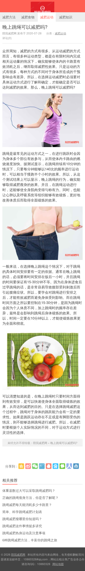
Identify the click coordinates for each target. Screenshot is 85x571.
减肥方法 (9, 17)
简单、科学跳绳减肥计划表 (22, 511)
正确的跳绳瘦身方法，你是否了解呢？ (30, 497)
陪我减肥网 (42, 6)
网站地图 (58, 564)
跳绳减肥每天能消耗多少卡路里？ (27, 504)
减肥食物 (27, 17)
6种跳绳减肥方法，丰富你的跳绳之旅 (29, 540)
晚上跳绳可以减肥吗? (24, 26)
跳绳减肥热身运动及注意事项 (23, 532)
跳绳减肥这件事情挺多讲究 (22, 525)
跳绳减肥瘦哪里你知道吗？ (22, 518)
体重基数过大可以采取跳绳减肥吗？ (28, 490)
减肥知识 (65, 17)
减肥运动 (46, 17)
